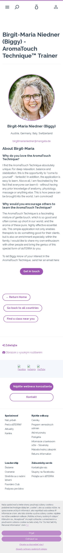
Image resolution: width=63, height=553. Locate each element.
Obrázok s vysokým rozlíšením (23, 352)
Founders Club (12, 484)
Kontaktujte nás (39, 467)
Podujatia (36, 437)
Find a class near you (21, 318)
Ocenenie (10, 471)
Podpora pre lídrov (14, 488)
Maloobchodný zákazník (44, 449)
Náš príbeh (10, 420)
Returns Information (41, 453)
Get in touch (31, 271)
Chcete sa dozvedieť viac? (31, 544)
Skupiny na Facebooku (43, 471)
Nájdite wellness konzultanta (32, 386)
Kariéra (8, 433)
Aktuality (9, 429)
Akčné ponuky (39, 432)
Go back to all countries (23, 307)
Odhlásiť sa (31, 539)
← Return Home (16, 297)
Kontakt (31, 397)
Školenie (9, 467)
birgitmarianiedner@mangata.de (32, 141)
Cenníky (36, 420)
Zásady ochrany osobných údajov (31, 549)
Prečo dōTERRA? (13, 424)
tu (27, 525)
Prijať (31, 533)
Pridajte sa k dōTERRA (43, 476)
